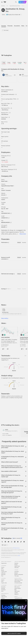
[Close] (26, 601)
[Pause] (26, 619)
